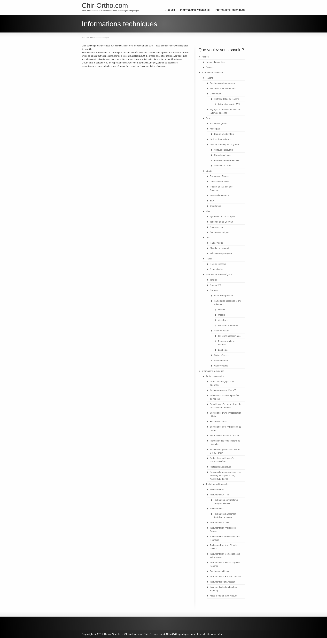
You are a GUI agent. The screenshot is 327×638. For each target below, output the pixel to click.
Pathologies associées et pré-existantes (228, 303)
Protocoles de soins (215, 376)
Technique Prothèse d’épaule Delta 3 (223, 547)
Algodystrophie (221, 366)
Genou (209, 118)
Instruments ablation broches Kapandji (223, 589)
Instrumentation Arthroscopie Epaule (223, 530)
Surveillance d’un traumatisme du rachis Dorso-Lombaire (225, 406)
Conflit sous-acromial (220, 181)
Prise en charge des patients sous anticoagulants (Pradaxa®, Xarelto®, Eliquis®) (225, 475)
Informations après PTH (229, 104)
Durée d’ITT (215, 285)
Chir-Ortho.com (105, 5)
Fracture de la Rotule (219, 571)
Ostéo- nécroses (221, 355)
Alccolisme (223, 320)
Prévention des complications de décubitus (225, 442)
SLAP (212, 201)
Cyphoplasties (216, 269)
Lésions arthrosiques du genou (224, 144)
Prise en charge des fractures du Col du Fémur (225, 451)
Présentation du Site (215, 62)
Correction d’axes (222, 155)
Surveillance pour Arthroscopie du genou (225, 428)
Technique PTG (217, 509)
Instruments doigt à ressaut (222, 582)
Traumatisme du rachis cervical (224, 435)
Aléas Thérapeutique (223, 296)
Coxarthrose (215, 94)
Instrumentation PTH (219, 495)
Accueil (170, 9)
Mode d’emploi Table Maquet (223, 596)
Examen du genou (218, 123)
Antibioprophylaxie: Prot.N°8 (223, 390)
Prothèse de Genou (223, 166)
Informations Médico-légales (219, 274)
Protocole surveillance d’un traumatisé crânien (222, 460)
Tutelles (213, 280)
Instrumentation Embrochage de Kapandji (225, 564)
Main (208, 211)
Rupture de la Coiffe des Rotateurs (221, 188)
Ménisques (215, 129)
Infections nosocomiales (229, 336)
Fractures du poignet (219, 232)
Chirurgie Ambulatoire (224, 134)
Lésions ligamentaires (220, 139)
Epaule (209, 171)
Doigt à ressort (216, 227)
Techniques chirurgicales (217, 484)
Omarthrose (215, 206)
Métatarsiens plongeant (221, 253)
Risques (214, 290)
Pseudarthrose (221, 360)
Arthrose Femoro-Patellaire (226, 160)
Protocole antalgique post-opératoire (222, 383)
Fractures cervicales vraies (222, 83)
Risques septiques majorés (226, 343)
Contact (209, 67)
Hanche (209, 78)
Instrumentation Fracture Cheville (225, 576)
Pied (208, 237)
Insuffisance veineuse (228, 325)
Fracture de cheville (219, 421)
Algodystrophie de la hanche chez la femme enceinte (226, 111)
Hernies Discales (218, 264)
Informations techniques (230, 9)
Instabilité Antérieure (219, 195)
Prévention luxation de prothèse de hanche (224, 397)
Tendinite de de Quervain (221, 222)
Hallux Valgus (216, 243)
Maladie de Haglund (219, 248)
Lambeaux (223, 350)
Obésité (221, 315)
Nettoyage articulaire (223, 150)
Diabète (221, 309)
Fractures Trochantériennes (223, 88)
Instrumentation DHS (219, 522)
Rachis (209, 259)
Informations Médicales (195, 9)
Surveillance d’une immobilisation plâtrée (225, 415)
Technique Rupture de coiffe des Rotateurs (225, 538)
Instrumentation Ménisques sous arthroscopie (225, 556)
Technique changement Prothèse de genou (225, 516)
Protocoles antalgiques (220, 467)
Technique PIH (217, 489)
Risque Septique (222, 331)
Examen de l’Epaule (219, 176)
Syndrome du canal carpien (223, 216)
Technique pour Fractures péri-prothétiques (226, 502)
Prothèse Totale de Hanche (226, 99)
